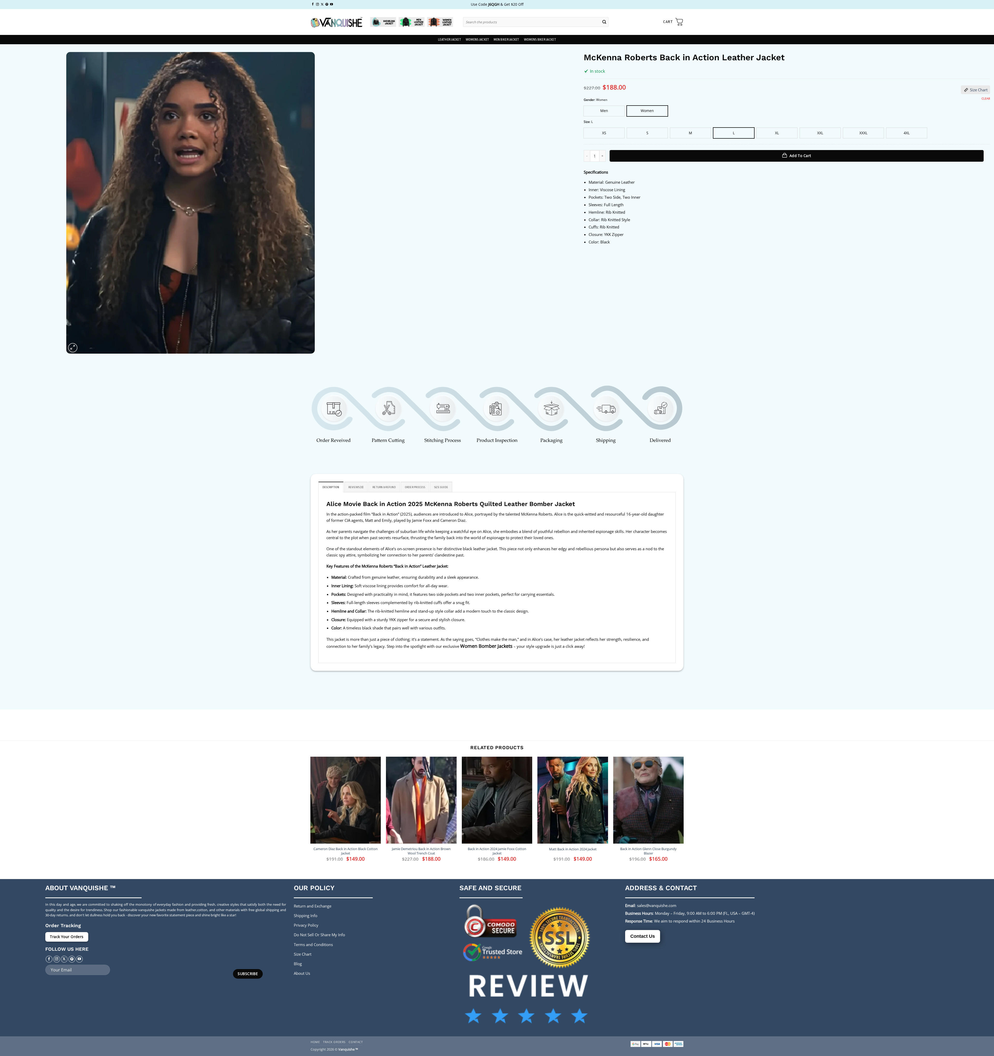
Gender (589, 100)
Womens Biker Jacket (540, 39)
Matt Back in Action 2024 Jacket (573, 849)
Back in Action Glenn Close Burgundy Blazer (648, 851)
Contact (356, 1042)
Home (315, 1042)
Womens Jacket (477, 39)
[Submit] (604, 22)
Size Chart (979, 89)
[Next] (683, 813)
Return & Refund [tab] (384, 487)
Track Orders (334, 1042)
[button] (673, 22)
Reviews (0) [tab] (356, 487)
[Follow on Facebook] (312, 4)
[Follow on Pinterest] (326, 4)
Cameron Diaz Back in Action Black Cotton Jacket (345, 851)
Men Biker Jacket (506, 39)
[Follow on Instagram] (317, 4)
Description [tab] (331, 487)
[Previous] (311, 813)
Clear (986, 98)
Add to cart (800, 155)
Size (587, 122)
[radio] (604, 111)
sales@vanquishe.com (656, 905)
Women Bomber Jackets (486, 646)
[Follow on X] (322, 4)
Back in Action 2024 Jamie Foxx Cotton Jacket (497, 851)
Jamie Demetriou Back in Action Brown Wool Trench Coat (421, 851)
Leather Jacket (449, 39)
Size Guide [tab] (441, 487)
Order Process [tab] (415, 487)
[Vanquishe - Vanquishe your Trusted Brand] (336, 22)
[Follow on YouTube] (331, 4)
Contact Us (642, 936)
